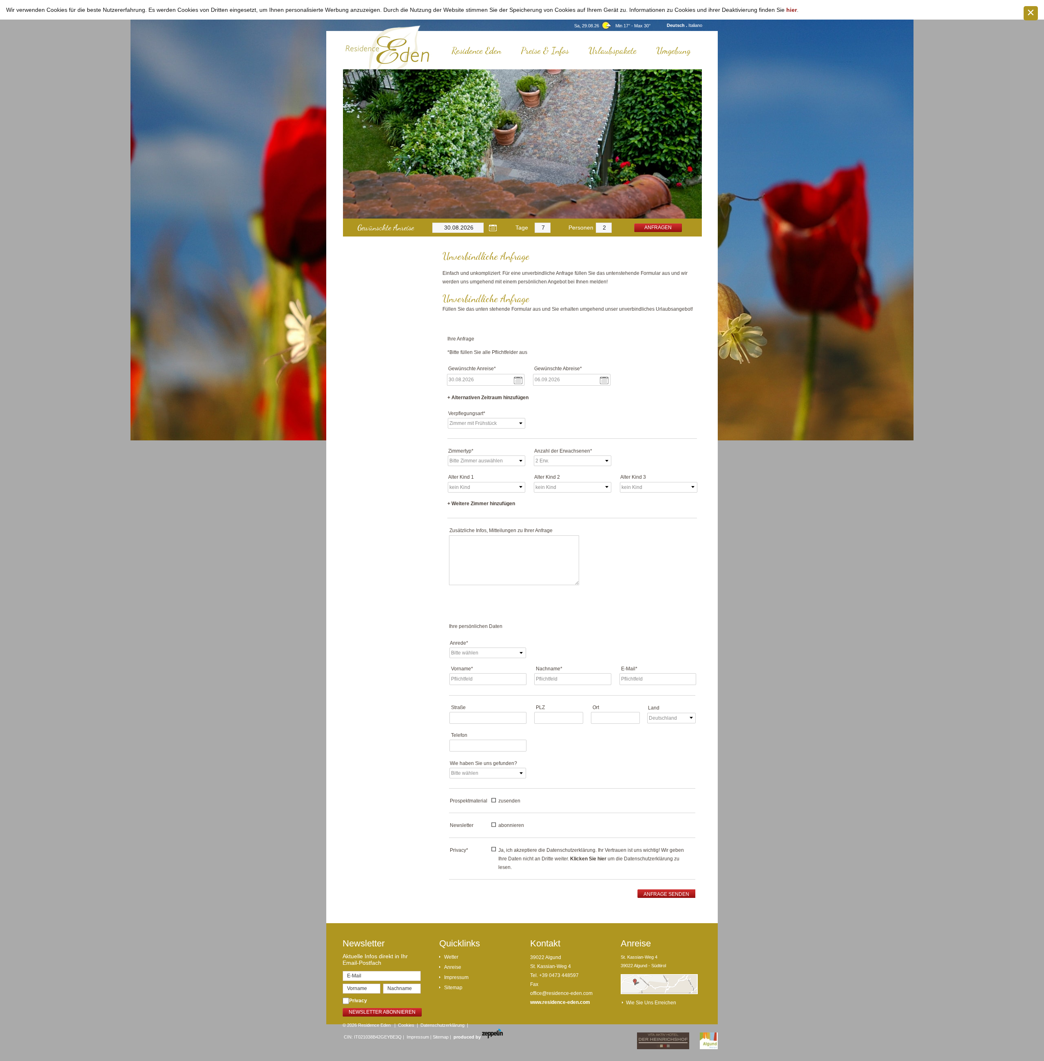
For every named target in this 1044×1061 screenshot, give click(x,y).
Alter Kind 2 (547, 477)
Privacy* (459, 850)
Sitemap (453, 987)
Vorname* (462, 669)
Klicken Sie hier (588, 859)
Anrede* (459, 643)
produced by (467, 1036)
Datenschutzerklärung (442, 1025)
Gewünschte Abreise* (558, 368)
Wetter (451, 957)
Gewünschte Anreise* (472, 368)
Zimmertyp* (460, 451)
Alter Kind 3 (633, 477)
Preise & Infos (545, 50)
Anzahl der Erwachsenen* (563, 451)
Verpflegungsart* (466, 413)
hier (791, 10)
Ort (596, 707)
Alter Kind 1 (461, 477)
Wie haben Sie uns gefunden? (483, 763)
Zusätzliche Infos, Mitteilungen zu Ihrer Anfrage (501, 530)
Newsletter (461, 825)
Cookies (406, 1025)
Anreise (452, 967)
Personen (580, 227)
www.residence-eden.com (560, 1002)
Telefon (459, 735)
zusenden (509, 801)
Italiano (695, 25)
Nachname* (549, 669)
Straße (458, 707)
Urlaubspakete (612, 50)
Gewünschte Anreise (385, 227)
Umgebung (673, 50)
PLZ (540, 707)
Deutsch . (677, 25)
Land (653, 708)
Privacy (358, 1001)
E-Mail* (629, 669)
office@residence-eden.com (561, 993)
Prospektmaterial (468, 801)
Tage (521, 227)
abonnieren (511, 825)
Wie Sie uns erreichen (651, 1002)
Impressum (456, 977)
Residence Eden (476, 50)
